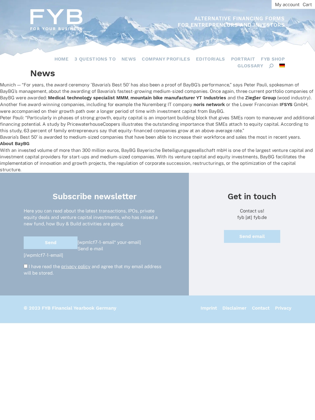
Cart (307, 4)
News (129, 59)
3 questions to (95, 59)
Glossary (250, 66)
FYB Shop (273, 59)
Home (61, 59)
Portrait (243, 59)
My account (287, 4)
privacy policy (75, 266)
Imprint (209, 308)
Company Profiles (166, 59)
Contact (260, 308)
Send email (252, 236)
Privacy (283, 308)
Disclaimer (234, 308)
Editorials (210, 59)
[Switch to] (282, 65)
